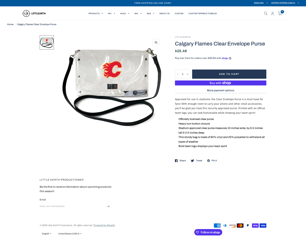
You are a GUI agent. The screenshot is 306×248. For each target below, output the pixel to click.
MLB (149, 13)
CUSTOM (179, 13)
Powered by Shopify (104, 225)
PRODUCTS (94, 13)
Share (183, 160)
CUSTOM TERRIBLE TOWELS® (203, 13)
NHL (136, 13)
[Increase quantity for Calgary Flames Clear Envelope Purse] (187, 74)
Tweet (199, 160)
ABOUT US (164, 13)
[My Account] (272, 13)
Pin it (214, 160)
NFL (110, 13)
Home (10, 24)
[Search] (265, 13)
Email (43, 199)
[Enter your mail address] (108, 206)
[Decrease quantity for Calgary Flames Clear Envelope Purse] (177, 74)
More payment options (220, 90)
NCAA (123, 13)
